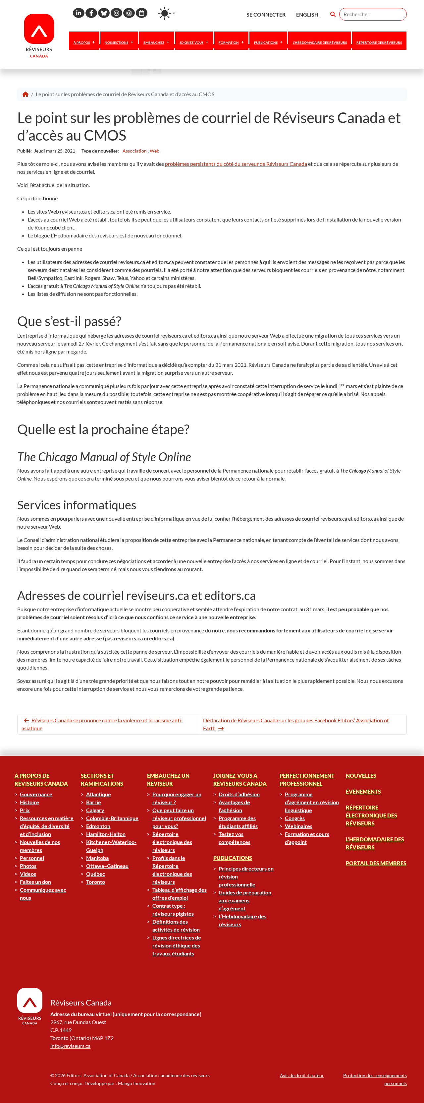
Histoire (29, 802)
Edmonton (98, 826)
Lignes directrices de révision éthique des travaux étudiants (176, 945)
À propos (82, 42)
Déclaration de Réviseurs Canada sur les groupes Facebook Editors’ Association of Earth (296, 724)
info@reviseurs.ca (70, 1046)
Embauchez (153, 42)
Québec (95, 874)
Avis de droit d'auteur (302, 1075)
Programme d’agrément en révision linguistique (312, 802)
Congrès (295, 818)
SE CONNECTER (266, 14)
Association (135, 151)
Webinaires (298, 826)
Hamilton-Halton (106, 834)
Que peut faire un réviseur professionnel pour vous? (179, 818)
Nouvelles (361, 775)
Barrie (93, 802)
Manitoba (97, 858)
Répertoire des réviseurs (379, 42)
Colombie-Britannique (112, 818)
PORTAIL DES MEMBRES (376, 863)
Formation (229, 42)
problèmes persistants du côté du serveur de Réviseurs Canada (236, 164)
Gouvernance (36, 794)
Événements (363, 791)
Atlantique (98, 794)
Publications (266, 42)
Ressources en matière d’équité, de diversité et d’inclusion (47, 826)
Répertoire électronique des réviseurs (172, 842)
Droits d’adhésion (239, 794)
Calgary (95, 810)
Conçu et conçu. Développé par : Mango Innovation (102, 1083)
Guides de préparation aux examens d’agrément (245, 900)
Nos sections (116, 42)
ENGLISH (307, 14)
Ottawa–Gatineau (107, 866)
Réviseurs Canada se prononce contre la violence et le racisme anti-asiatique (102, 724)
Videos (28, 874)
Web (154, 151)
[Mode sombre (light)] (166, 13)
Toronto (95, 881)
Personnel (32, 858)
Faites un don (35, 881)
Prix (25, 810)
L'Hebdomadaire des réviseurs (320, 42)
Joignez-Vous (191, 42)
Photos (28, 866)
